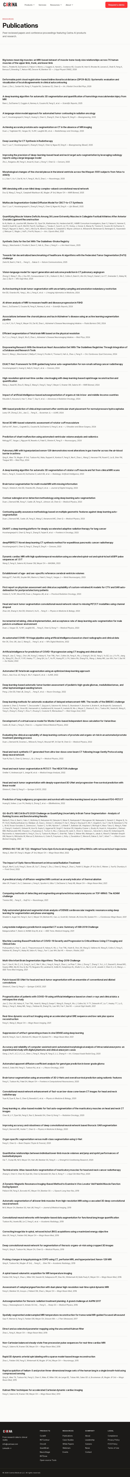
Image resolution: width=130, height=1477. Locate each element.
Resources (55, 5)
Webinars (66, 1448)
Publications (68, 1436)
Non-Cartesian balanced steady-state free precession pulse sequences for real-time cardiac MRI (54, 1342)
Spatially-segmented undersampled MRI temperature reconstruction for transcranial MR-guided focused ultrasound (64, 1315)
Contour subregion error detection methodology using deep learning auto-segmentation (49, 498)
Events (65, 1452)
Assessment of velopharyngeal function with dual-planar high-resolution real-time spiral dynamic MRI (56, 1287)
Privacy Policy (114, 1440)
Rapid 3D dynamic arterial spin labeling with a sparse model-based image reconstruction (49, 1356)
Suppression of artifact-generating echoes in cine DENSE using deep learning (43, 1033)
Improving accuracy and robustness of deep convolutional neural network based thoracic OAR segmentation (60, 1125)
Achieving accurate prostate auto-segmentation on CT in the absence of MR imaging (47, 127)
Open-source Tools (48, 1460)
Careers (88, 1444)
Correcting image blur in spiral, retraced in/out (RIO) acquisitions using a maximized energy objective (55, 1231)
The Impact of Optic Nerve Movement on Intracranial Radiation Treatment (41, 862)
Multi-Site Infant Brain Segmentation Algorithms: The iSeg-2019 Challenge (41, 960)
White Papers (68, 1444)
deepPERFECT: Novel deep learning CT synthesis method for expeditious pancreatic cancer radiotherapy (58, 542)
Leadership (90, 1440)
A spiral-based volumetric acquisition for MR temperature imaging (37, 1273)
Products (28, 5)
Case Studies (68, 1440)
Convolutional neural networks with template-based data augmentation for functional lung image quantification (61, 1217)
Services (42, 5)
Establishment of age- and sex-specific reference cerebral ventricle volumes (43, 573)
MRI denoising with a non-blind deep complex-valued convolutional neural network (46, 188)
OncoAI (43, 1444)
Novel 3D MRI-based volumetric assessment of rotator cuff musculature (41, 422)
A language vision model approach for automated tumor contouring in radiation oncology (49, 113)
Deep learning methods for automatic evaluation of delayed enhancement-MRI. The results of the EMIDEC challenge (64, 701)
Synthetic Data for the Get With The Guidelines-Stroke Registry (36, 241)
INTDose (43, 1456)
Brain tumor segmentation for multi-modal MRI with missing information (40, 484)
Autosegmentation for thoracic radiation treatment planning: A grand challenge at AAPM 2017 (52, 1301)
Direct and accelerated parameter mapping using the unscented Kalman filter (43, 1328)
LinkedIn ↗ (7, 1448)
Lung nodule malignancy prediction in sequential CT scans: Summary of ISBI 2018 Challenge (50, 927)
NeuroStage (45, 1452)
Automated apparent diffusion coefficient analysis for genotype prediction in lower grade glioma (53, 1063)
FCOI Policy (112, 1444)
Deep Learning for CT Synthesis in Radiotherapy (28, 141)
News (87, 1448)
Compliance (113, 1436)
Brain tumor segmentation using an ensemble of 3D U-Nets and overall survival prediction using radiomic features (62, 1077)
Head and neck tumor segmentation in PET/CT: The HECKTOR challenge (40, 768)
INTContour (45, 1440)
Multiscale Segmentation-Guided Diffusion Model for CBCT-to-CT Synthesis (43, 202)
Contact (88, 1452)
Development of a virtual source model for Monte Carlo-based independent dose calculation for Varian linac (59, 721)
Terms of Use (113, 1448)
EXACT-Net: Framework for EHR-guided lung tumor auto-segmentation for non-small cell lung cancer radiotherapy (63, 364)
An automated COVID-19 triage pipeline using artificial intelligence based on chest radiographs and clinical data (61, 638)
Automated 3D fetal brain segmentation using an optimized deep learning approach (46, 671)
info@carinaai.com (10, 1444)
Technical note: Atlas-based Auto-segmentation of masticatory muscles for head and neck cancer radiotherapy (62, 1170)
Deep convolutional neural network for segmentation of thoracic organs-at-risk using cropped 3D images (58, 1245)
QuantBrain (44, 1448)
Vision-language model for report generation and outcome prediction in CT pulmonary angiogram (53, 272)
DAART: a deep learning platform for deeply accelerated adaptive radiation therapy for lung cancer (54, 528)
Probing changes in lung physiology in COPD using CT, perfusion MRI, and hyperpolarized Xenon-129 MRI (57, 1259)
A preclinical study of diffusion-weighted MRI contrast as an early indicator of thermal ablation (52, 879)
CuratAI (43, 1436)
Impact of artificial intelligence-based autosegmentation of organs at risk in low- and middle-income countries (60, 395)
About (68, 5)
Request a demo (116, 5)
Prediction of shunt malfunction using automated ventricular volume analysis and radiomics (50, 436)
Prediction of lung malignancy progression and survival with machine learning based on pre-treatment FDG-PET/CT (63, 799)
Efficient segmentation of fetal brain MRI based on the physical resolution (41, 333)
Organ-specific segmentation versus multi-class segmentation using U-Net (42, 1139)
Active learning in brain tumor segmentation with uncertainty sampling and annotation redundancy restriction (59, 288)
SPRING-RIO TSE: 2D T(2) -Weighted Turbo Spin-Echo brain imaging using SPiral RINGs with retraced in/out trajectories (65, 849)
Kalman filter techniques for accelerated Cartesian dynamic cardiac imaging (43, 1390)
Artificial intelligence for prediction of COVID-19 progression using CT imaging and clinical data (52, 651)
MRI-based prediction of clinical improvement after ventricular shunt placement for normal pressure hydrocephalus (63, 409)
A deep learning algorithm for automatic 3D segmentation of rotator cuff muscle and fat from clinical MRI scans (61, 470)
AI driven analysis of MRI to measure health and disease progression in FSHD (43, 302)
